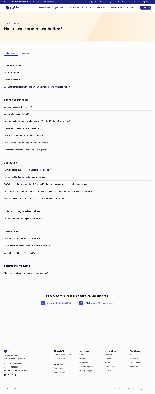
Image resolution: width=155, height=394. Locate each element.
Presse (107, 363)
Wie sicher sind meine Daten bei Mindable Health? (27, 246)
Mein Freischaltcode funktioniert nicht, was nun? (26, 273)
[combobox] (146, 2)
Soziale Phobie (60, 359)
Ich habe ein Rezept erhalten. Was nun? (22, 128)
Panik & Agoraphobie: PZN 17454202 (40, 2)
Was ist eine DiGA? (12, 79)
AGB (131, 355)
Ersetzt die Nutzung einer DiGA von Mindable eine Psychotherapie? (35, 198)
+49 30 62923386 (62, 303)
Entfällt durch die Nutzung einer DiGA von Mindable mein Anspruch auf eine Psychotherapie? (46, 184)
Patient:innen (11, 53)
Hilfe (138, 2)
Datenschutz (135, 363)
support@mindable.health (102, 303)
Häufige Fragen (85, 371)
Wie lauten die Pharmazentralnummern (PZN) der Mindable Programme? (37, 121)
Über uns (108, 355)
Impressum (134, 359)
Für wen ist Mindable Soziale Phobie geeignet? (25, 177)
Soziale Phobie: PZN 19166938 (15, 2)
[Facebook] (13, 375)
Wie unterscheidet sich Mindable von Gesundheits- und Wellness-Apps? (37, 87)
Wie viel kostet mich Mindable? (18, 107)
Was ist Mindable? (12, 72)
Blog (81, 355)
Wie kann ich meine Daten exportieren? (22, 238)
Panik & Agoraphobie (62, 355)
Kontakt (108, 371)
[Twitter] (9, 375)
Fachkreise (25, 53)
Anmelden (145, 8)
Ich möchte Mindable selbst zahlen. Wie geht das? (27, 150)
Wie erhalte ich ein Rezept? (16, 114)
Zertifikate (134, 367)
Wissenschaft (59, 372)
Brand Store (109, 367)
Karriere (108, 359)
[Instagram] (16, 375)
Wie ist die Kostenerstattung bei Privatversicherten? (27, 142)
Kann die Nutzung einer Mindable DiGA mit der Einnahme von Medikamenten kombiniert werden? (48, 191)
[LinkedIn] (5, 375)
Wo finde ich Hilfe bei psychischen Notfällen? (24, 218)
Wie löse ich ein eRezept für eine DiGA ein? (24, 135)
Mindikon (83, 359)
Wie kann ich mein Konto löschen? (19, 253)
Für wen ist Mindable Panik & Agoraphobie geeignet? (28, 170)
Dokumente (84, 363)
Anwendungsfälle (86, 367)
